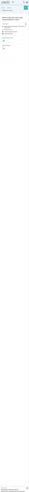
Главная (3, 7)
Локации (9, 7)
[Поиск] (24, 2)
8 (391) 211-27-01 (8, 29)
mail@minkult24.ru (8, 33)
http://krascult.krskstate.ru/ (10, 31)
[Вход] (27, 2)
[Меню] (26, 8)
